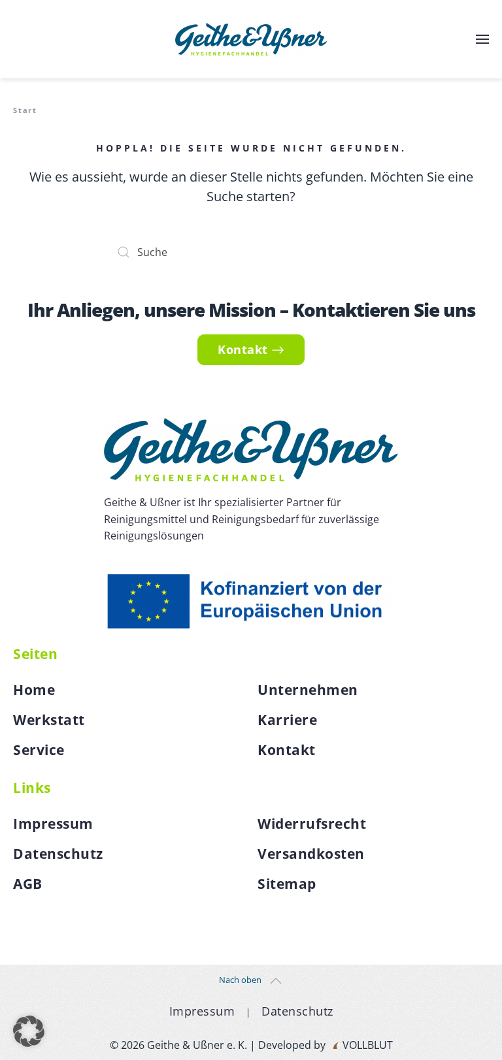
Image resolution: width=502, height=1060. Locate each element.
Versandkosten (311, 853)
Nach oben (240, 980)
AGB (27, 884)
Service (39, 750)
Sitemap (287, 884)
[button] (482, 39)
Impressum (53, 823)
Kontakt (243, 349)
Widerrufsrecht (312, 823)
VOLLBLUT (366, 1045)
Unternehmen (308, 690)
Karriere (287, 720)
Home (34, 690)
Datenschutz (58, 853)
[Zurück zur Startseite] (251, 39)
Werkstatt (49, 720)
